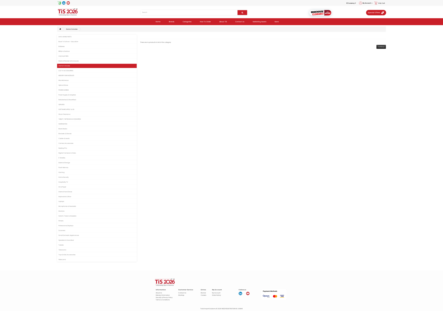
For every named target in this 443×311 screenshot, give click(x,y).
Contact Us (239, 22)
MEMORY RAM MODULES (66, 75)
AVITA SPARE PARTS (65, 37)
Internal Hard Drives (65, 192)
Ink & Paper (62, 187)
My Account (216, 293)
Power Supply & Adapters (67, 95)
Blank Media (62, 129)
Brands (171, 22)
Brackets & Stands (65, 134)
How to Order (205, 22)
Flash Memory (63, 167)
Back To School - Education (68, 42)
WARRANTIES (62, 124)
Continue (381, 47)
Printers (60, 221)
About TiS (223, 22)
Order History (216, 295)
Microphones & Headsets (67, 206)
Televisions (62, 250)
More (276, 22)
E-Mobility (61, 158)
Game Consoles (72, 29)
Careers (203, 295)
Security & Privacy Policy (164, 297)
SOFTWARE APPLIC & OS (66, 109)
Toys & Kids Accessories (66, 255)
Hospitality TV (63, 182)
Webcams (62, 259)
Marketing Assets (259, 22)
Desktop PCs (62, 148)
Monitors (61, 211)
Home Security (63, 177)
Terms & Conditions (163, 300)
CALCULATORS (63, 56)
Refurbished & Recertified (67, 100)
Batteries (61, 46)
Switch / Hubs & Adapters (67, 216)
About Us (159, 293)
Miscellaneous (63, 80)
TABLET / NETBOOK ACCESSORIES (69, 119)
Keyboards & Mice (64, 197)
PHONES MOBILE (63, 90)
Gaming (61, 172)
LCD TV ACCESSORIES (65, 71)
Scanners (61, 230)
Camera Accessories (65, 143)
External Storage (64, 163)
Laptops (61, 201)
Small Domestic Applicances (68, 235)
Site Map (181, 295)
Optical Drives (63, 85)
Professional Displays (65, 226)
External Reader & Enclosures (68, 61)
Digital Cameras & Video (67, 153)
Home (157, 22)
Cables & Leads (64, 138)
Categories (187, 22)
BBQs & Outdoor (64, 51)
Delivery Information (163, 295)
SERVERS (61, 105)
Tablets (61, 245)
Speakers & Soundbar (66, 240)
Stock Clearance (64, 114)
